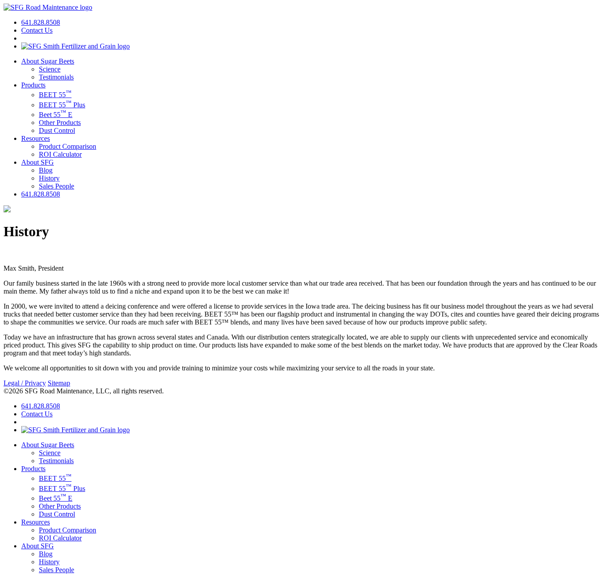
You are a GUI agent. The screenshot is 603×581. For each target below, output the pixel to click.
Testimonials (56, 77)
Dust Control (57, 130)
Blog (46, 170)
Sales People (56, 186)
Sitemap (59, 383)
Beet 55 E (55, 114)
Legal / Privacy (25, 383)
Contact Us (37, 30)
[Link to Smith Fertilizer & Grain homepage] (75, 46)
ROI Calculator (60, 154)
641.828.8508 (40, 22)
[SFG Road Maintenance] (48, 7)
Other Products (60, 122)
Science (49, 69)
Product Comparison (67, 146)
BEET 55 (55, 94)
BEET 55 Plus (62, 105)
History (49, 178)
